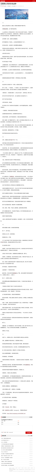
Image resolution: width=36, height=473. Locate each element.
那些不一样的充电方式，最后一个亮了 (6, 455)
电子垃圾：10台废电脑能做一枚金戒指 (6, 457)
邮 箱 (2, 422)
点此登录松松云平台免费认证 (7, 419)
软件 (12, 139)
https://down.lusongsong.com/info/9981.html (16, 413)
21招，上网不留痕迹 (4, 442)
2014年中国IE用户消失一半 (5, 440)
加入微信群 (30, 417)
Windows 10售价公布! (4, 451)
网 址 (2, 424)
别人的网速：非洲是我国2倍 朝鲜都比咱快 (7, 453)
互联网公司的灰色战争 (8, 4)
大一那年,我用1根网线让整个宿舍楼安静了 (7, 444)
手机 (2, 242)
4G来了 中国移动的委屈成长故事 (6, 438)
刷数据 (14, 273)
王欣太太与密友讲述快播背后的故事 (6, 463)
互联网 (31, 435)
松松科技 (2, 1)
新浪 (5, 28)
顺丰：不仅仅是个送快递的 (5, 459)
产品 (19, 32)
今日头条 (7, 407)
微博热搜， (12, 176)
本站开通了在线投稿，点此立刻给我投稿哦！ (7, 465)
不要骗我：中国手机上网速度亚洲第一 (6, 461)
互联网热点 (27, 364)
